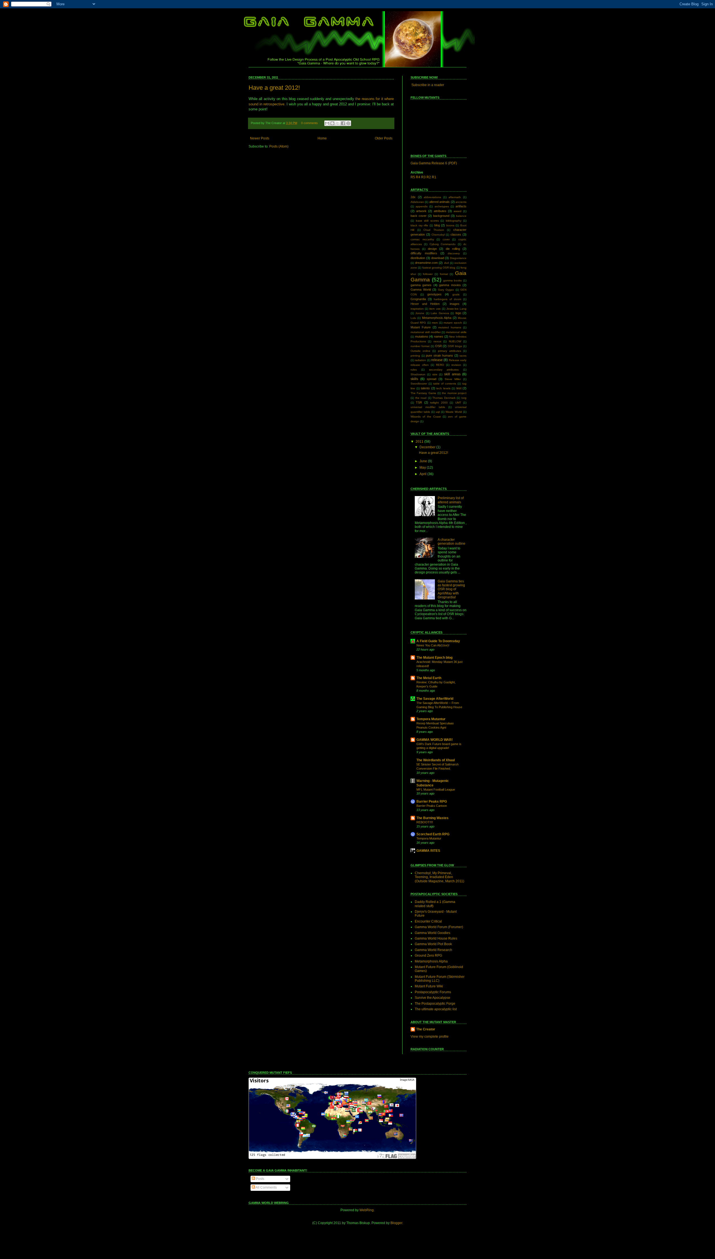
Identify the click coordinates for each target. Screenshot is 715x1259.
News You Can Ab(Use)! (432, 645)
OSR (438, 346)
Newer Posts (259, 138)
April (423, 474)
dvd (446, 262)
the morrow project (454, 393)
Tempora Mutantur (430, 719)
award (457, 211)
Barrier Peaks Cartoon (431, 805)
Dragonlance (458, 258)
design (432, 248)
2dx (413, 197)
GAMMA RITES (428, 851)
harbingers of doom (447, 299)
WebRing (366, 1210)
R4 (418, 177)
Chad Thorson (433, 229)
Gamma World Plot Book (433, 944)
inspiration (417, 308)
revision (456, 364)
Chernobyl (438, 234)
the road (421, 397)
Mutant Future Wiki (429, 986)
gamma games (421, 285)
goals (455, 294)
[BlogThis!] (332, 123)
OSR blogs (455, 346)
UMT (458, 402)
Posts (259, 1179)
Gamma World (421, 289)
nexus (437, 341)
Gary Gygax (446, 289)
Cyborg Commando (443, 244)
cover (446, 239)
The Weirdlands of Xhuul (435, 760)
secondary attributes (444, 369)
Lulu (413, 317)
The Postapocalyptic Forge (435, 1004)
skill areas (452, 374)
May (423, 468)
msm (435, 322)
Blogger (396, 1223)
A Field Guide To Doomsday (438, 641)
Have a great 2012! (274, 87)
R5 (413, 177)
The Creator (425, 1029)
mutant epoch (453, 322)
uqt (438, 411)
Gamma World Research (433, 950)
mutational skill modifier (426, 332)
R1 (434, 177)
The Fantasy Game (423, 393)
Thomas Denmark (444, 397)
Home (322, 138)
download (437, 258)
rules (414, 369)
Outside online (420, 350)
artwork (421, 211)
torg (463, 397)
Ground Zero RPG (428, 955)
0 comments (309, 123)
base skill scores (427, 220)
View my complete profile (430, 1037)
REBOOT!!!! (424, 822)
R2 (428, 177)
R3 (423, 177)
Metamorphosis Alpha (436, 317)
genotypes (434, 294)
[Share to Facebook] (343, 123)
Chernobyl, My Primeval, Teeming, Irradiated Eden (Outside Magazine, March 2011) (439, 877)
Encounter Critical (428, 921)
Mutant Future (421, 327)
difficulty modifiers (424, 253)
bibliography (453, 220)
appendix (422, 206)
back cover (418, 215)
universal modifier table (428, 407)
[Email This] (327, 123)
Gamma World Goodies (432, 933)
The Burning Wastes (432, 818)
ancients (461, 201)
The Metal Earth (428, 678)
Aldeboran (417, 201)
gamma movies (450, 285)
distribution (418, 258)
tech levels (443, 388)
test (458, 388)
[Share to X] (337, 123)
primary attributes (449, 350)
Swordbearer (419, 383)
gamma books (452, 280)
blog (437, 225)
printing (415, 355)
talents (425, 388)
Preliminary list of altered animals (451, 500)
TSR (419, 402)
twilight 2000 (438, 402)
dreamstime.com (426, 262)
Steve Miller (453, 379)
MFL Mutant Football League (435, 789)
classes (456, 234)
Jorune (419, 313)
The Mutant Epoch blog (434, 658)
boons (450, 225)
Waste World (453, 411)
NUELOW (455, 341)
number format (420, 346)
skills (414, 379)
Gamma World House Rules (436, 938)
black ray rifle (419, 225)
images (454, 303)
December (428, 447)
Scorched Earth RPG (432, 834)
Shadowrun (418, 374)
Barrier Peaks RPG (431, 801)
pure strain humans (439, 355)
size (434, 374)
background (441, 215)
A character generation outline (451, 542)
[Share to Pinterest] (348, 123)
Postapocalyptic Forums (433, 992)
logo (458, 313)
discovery (454, 253)
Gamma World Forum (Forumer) (439, 927)
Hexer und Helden (425, 303)
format (444, 274)
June (424, 461)
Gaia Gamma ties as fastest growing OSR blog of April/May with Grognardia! (451, 589)
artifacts (461, 206)
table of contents (444, 383)
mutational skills (456, 332)
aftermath (455, 197)
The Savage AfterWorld (434, 699)
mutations (421, 336)
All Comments (266, 1187)
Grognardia (418, 299)
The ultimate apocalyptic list (436, 1009)
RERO (440, 364)
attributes (440, 211)
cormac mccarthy (422, 239)
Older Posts (383, 138)
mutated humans (449, 327)
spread (431, 379)
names (438, 336)
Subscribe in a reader (427, 85)
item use (434, 308)
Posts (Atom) (279, 146)
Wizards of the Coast (426, 416)
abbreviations (432, 197)
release (437, 360)
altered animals (439, 201)
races (462, 355)
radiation (420, 360)
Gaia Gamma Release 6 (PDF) (434, 163)
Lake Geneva (440, 313)
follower (428, 274)
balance (461, 215)
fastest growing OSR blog (439, 267)
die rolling (453, 248)
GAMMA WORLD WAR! (434, 740)
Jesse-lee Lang (456, 308)
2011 (420, 442)
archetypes (442, 206)
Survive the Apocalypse (432, 998)
